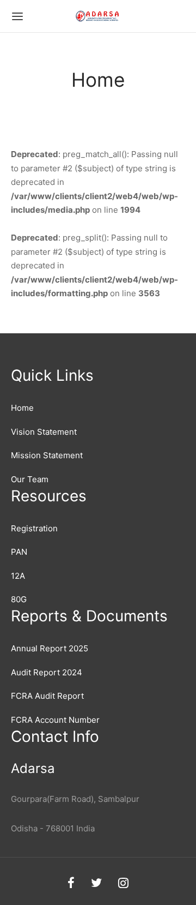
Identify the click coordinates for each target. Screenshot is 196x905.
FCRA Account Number (55, 720)
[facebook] (71, 883)
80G (19, 599)
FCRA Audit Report (47, 696)
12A (18, 576)
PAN (19, 552)
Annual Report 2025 (49, 648)
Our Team (29, 479)
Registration (34, 528)
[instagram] (123, 883)
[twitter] (96, 883)
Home (22, 408)
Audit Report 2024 (46, 672)
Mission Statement (47, 455)
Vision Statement (44, 432)
